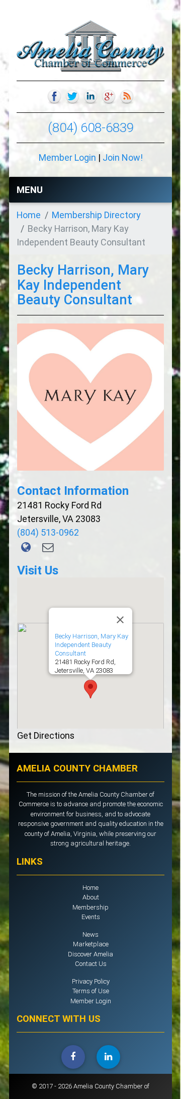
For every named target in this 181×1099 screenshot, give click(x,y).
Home (29, 215)
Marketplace (91, 944)
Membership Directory (96, 215)
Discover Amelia (90, 954)
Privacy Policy (91, 981)
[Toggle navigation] (151, 189)
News (90, 934)
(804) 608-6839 (91, 127)
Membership (90, 907)
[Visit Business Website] (26, 547)
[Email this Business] (48, 547)
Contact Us (91, 963)
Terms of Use (90, 991)
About (90, 897)
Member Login (67, 157)
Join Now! (123, 157)
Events (90, 917)
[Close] (120, 620)
